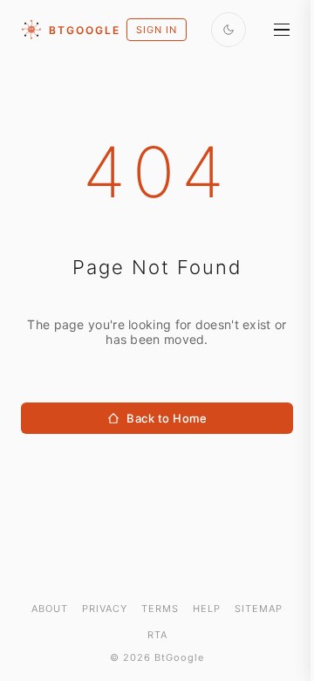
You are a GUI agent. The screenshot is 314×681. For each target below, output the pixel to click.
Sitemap (259, 608)
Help (207, 608)
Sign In (156, 30)
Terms (160, 608)
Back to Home (166, 418)
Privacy (104, 608)
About (49, 608)
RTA (157, 635)
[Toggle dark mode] (228, 29)
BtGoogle (84, 30)
